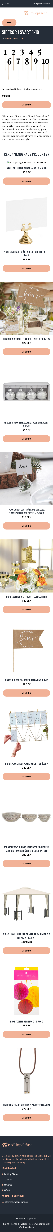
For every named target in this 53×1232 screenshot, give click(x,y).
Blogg (6, 1223)
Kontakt (15, 1223)
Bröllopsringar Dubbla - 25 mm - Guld (27, 168)
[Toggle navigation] (5, 13)
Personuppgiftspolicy (39, 1223)
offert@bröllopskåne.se (41, 4)
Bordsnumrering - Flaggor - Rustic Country (26, 339)
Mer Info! (26, 104)
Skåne (7, 4)
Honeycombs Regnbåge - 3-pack (26, 1021)
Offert (9, 22)
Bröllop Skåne (11, 1174)
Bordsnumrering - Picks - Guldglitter (26, 596)
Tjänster (8, 1179)
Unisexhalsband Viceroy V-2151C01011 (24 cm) (26, 1105)
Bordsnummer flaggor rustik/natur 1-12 (26, 680)
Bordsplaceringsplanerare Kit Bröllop (26, 763)
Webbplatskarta (26, 1227)
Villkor (24, 1223)
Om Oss (8, 1184)
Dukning (18, 89)
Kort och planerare (33, 89)
